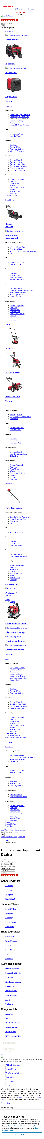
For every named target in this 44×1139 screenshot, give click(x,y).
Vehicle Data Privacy (12, 1065)
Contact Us (9, 986)
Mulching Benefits (16, 295)
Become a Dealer (11, 1027)
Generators (9, 32)
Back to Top (5, 1103)
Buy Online (9, 927)
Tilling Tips (14, 456)
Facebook (9, 886)
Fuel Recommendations (18, 166)
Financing (13, 193)
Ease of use (14, 521)
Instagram (9, 895)
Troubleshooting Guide (18, 704)
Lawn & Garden (11, 195)
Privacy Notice (10, 1069)
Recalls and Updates (17, 187)
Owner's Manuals (16, 160)
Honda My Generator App (19, 125)
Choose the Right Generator (20, 115)
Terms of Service (11, 1077)
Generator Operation (17, 164)
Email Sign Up (11, 899)
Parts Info (13, 181)
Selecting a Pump (16, 670)
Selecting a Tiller (16, 415)
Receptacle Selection (17, 170)
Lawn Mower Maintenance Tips (21, 290)
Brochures (13, 145)
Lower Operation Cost (18, 519)
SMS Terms (9, 1081)
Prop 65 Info (9, 1085)
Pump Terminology (17, 674)
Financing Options (16, 149)
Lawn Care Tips (15, 297)
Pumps (7, 600)
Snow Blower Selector (18, 759)
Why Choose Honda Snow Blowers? (23, 757)
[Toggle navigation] (2, 18)
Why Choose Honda (17, 668)
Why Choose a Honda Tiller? (20, 417)
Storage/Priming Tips (17, 708)
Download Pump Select (18, 678)
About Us (9, 1014)
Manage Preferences (22, 1135)
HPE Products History (14, 1036)
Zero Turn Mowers (11, 584)
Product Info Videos (17, 134)
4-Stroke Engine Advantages (20, 517)
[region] (22, 1124)
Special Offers (15, 147)
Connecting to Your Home (19, 117)
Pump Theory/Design (17, 676)
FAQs (7, 1000)
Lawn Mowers (9, 200)
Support (13, 189)
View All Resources (17, 151)
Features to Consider (17, 755)
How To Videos (15, 136)
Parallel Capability (16, 121)
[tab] (24, 200)
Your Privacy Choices (13, 1073)
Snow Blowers (10, 733)
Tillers (7, 324)
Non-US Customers (12, 1023)
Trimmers (8, 483)
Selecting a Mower (16, 249)
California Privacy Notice (30, 1126)
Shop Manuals (15, 183)
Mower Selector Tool (17, 247)
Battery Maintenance (17, 168)
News (7, 1018)
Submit (4, 873)
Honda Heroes (10, 1032)
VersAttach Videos (16, 532)
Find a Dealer (10, 922)
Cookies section (22, 1097)
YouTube (8, 890)
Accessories (14, 123)
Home (7, 840)
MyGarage (9, 1004)
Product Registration (17, 179)
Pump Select (14, 680)
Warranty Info (15, 185)
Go (3, 25)
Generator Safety (16, 162)
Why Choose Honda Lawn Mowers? (23, 251)
